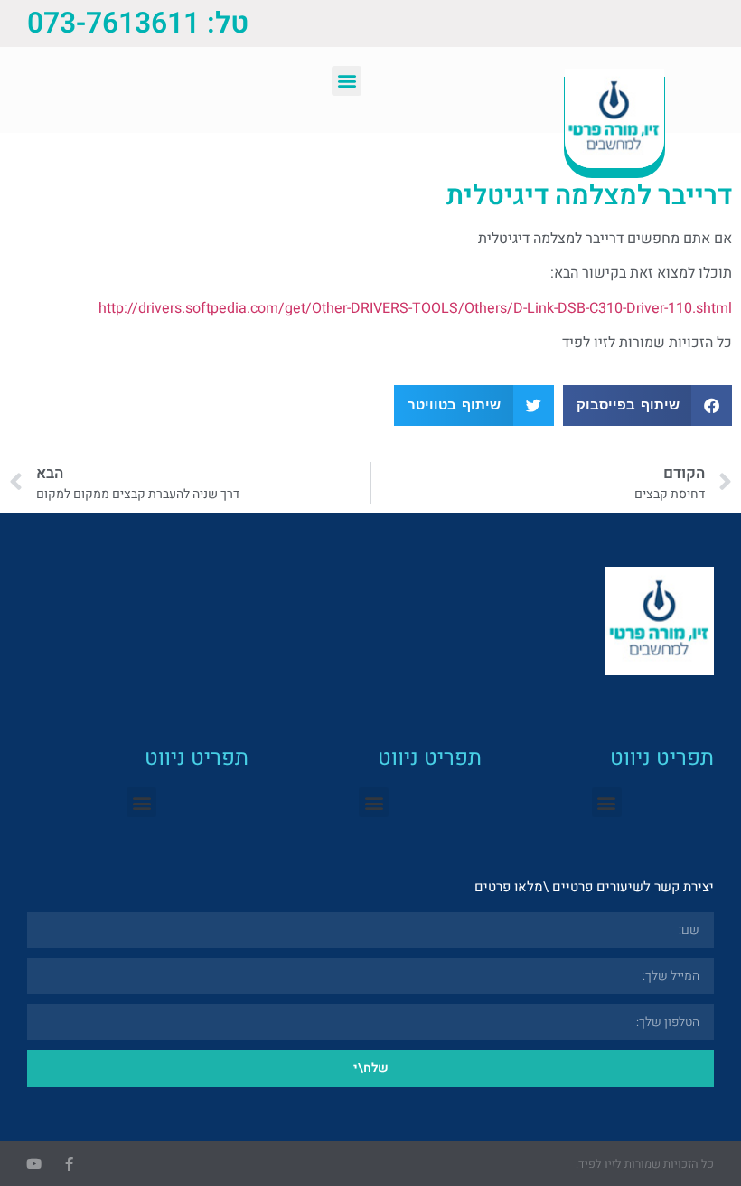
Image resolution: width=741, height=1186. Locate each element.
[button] (346, 81)
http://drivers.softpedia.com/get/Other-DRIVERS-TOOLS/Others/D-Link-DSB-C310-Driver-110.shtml (415, 308)
